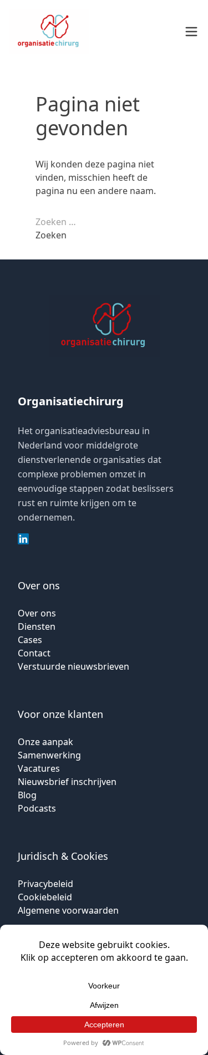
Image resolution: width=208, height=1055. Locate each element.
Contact (34, 653)
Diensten (36, 626)
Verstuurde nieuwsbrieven (73, 666)
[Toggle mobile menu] (191, 31)
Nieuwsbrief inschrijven (67, 782)
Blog (27, 795)
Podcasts (37, 808)
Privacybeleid (45, 884)
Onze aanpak (45, 742)
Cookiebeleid (45, 897)
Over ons (37, 613)
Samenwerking (49, 755)
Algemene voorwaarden (68, 910)
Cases (30, 640)
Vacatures (39, 768)
